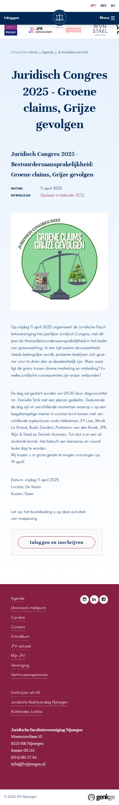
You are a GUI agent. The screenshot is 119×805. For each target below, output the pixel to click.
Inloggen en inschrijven (56, 542)
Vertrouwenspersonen (29, 675)
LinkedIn (94, 599)
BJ (113, 5)
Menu (104, 18)
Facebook (103, 599)
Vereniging (20, 665)
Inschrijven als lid (25, 693)
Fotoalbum (20, 637)
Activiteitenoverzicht (73, 52)
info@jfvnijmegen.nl (28, 763)
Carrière (18, 618)
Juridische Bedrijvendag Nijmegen (39, 702)
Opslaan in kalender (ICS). (63, 195)
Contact (18, 627)
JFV (93, 5)
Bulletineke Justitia (26, 712)
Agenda (48, 52)
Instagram (84, 599)
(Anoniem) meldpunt (28, 608)
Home (33, 52)
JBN (103, 5)
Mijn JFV (18, 656)
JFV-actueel (21, 646)
